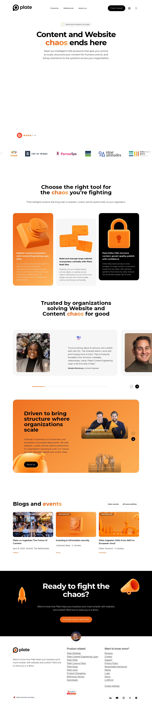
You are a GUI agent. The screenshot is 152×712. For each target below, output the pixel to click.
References (69, 8)
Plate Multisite (74, 653)
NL (128, 12)
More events (113, 504)
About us (83, 8)
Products (54, 8)
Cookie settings (112, 686)
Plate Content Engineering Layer (82, 656)
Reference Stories (75, 676)
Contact (108, 656)
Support (108, 660)
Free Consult (117, 8)
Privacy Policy (111, 663)
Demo (107, 676)
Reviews (109, 653)
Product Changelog (76, 673)
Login (107, 673)
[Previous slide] (131, 386)
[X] (130, 698)
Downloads (72, 680)
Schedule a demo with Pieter (76, 619)
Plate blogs (72, 666)
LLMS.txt (109, 680)
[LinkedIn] (110, 698)
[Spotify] (136, 698)
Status (108, 670)
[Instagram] (124, 698)
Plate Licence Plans (76, 663)
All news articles (130, 504)
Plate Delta (72, 660)
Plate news (72, 670)
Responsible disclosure (116, 666)
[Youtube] (117, 698)
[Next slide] (137, 386)
